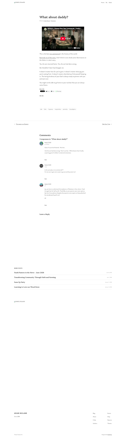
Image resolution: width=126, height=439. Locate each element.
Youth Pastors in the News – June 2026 (29, 272)
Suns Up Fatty (19, 282)
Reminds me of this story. (48, 58)
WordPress (110, 434)
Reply (46, 159)
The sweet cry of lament (22, 124)
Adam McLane (47, 20)
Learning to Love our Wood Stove (26, 287)
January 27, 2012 (48, 142)
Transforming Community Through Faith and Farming (35, 277)
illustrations (53, 20)
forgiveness (50, 109)
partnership (65, 109)
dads (41, 109)
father (45, 109)
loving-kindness (58, 109)
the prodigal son (72, 109)
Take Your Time (106, 124)
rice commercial (55, 54)
